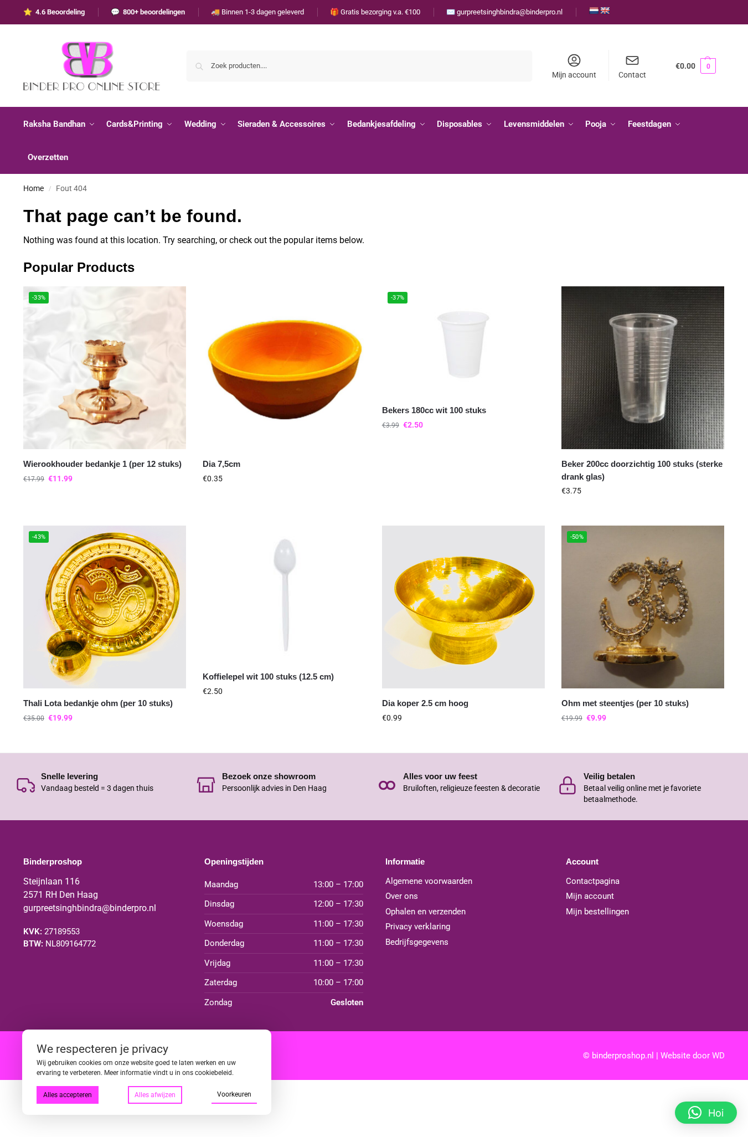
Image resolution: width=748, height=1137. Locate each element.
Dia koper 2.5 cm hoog (425, 703)
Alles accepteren (67, 1095)
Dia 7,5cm (221, 464)
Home (33, 188)
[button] (696, 65)
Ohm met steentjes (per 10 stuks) (625, 703)
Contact (632, 74)
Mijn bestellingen (597, 912)
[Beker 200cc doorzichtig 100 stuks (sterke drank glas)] (642, 367)
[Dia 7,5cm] (284, 367)
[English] (605, 10)
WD (718, 1056)
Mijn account (574, 74)
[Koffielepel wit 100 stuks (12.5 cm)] (284, 594)
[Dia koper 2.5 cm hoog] (463, 607)
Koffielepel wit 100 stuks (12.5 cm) (268, 676)
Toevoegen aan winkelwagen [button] (105, 502)
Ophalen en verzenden (425, 912)
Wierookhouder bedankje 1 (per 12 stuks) (102, 464)
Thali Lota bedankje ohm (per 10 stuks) (98, 703)
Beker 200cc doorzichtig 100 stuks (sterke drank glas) (642, 470)
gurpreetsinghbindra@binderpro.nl (89, 908)
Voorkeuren (234, 1094)
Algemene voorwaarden (428, 881)
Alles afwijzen (155, 1095)
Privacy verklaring (417, 927)
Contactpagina (593, 881)
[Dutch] (594, 10)
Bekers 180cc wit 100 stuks (434, 410)
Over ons (401, 896)
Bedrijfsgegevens (416, 942)
